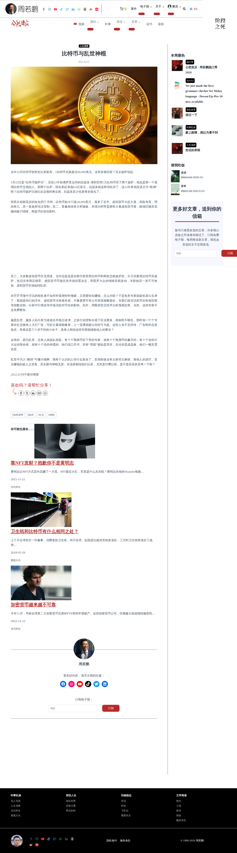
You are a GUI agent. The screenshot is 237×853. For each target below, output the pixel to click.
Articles (190, 80)
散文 (178, 801)
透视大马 (15, 815)
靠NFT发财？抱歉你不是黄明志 (42, 462)
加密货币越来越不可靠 (33, 604)
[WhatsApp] (79, 9)
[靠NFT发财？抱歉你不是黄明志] (84, 441)
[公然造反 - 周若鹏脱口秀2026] (197, 60)
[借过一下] (197, 107)
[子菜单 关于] (157, 14)
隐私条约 (112, 840)
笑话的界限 (192, 150)
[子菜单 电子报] (141, 14)
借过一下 (191, 115)
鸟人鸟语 (15, 801)
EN (195, 9)
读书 (149, 24)
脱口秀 (190, 62)
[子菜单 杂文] (117, 29)
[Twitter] (67, 9)
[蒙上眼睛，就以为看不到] (197, 125)
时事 (108, 24)
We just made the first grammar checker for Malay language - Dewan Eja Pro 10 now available (204, 93)
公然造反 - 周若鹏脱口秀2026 (201, 70)
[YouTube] (55, 9)
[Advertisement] (84, 243)
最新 (161, 24)
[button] (180, 6)
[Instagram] (49, 9)
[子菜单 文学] (132, 29)
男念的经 (71, 810)
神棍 (51, 415)
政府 (31, 415)
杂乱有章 (191, 109)
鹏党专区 (181, 820)
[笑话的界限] (197, 143)
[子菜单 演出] (90, 29)
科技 (123, 806)
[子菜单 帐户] (171, 14)
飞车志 (124, 810)
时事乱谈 (191, 127)
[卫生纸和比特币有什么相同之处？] (84, 509)
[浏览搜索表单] (184, 8)
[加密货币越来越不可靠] (84, 583)
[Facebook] (43, 9)
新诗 (178, 810)
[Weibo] (91, 9)
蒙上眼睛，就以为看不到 (201, 132)
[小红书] (97, 9)
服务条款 (125, 840)
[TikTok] (61, 9)
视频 (81, 24)
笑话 (123, 801)
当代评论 (15, 810)
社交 (41, 415)
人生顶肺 (84, 46)
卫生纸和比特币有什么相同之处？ (44, 531)
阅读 (178, 815)
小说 (178, 806)
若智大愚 (71, 806)
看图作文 (126, 815)
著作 (134, 8)
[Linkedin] (73, 9)
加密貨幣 (17, 415)
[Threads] (85, 9)
